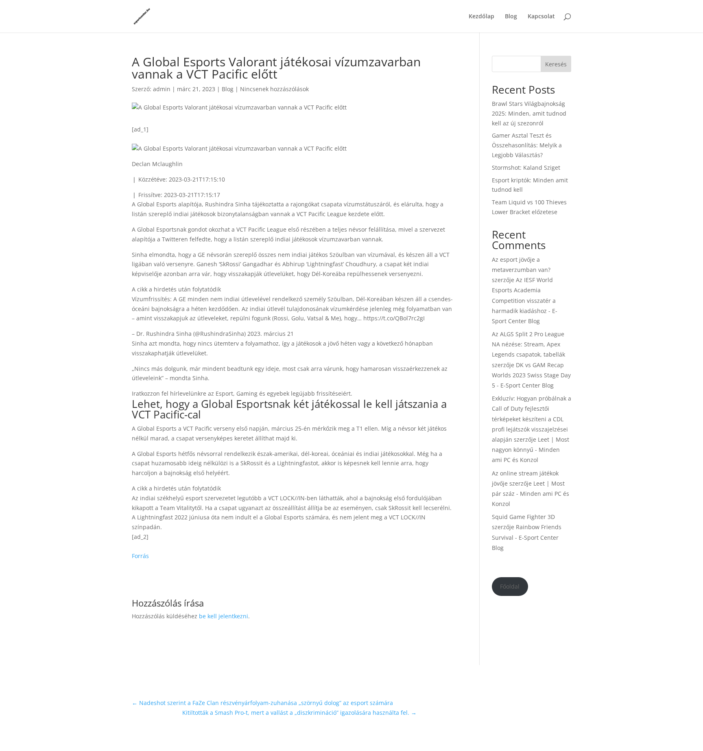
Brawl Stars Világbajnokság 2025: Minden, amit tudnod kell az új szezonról (529, 113)
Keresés (556, 64)
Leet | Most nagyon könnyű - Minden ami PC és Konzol (530, 450)
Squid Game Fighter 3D (523, 517)
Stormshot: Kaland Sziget (526, 167)
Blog (511, 16)
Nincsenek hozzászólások (274, 89)
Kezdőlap (481, 16)
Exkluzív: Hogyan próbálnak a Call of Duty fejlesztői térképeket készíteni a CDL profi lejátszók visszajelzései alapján (531, 418)
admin (161, 89)
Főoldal (510, 586)
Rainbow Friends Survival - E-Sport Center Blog (526, 537)
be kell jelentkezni (223, 616)
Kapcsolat (541, 16)
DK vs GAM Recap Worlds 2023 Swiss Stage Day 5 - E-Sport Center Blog (531, 375)
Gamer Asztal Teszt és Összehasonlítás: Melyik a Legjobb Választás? (527, 145)
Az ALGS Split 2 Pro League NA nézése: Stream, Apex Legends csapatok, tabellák (528, 344)
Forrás (140, 556)
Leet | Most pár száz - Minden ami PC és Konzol (530, 494)
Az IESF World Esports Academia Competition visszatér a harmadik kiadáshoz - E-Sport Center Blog (524, 300)
